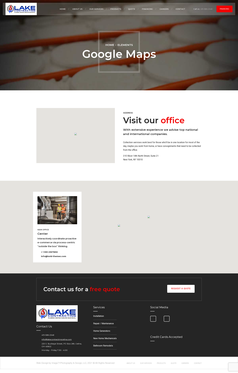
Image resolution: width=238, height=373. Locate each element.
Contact (180, 9)
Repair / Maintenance (103, 323)
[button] (76, 134)
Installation (98, 316)
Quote (131, 9)
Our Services (96, 9)
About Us (77, 9)
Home (63, 9)
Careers (164, 9)
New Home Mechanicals (105, 338)
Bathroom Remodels (103, 345)
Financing (147, 9)
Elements (125, 45)
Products (115, 9)
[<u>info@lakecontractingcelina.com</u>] (37, 339)
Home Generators (101, 331)
